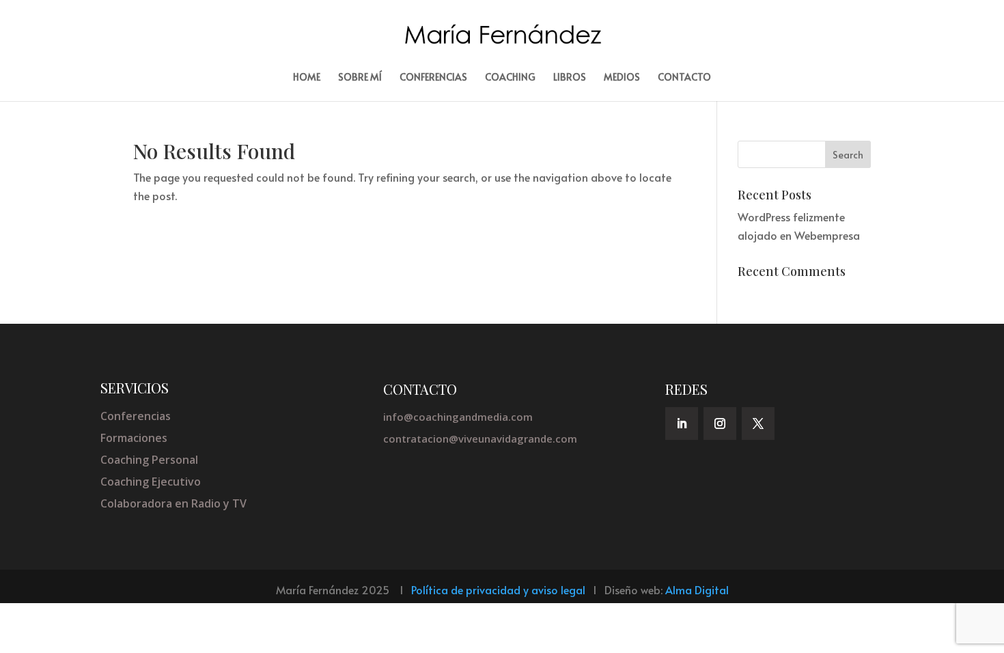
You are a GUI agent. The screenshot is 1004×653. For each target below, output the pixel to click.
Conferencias (433, 77)
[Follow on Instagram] (719, 423)
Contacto (684, 77)
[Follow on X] (758, 423)
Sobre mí (360, 77)
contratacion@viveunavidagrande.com (480, 438)
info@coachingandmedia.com (458, 416)
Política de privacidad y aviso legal (498, 589)
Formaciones (133, 437)
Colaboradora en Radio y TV (173, 503)
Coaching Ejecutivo (150, 481)
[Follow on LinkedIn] (681, 423)
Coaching (510, 77)
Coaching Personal (149, 459)
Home (306, 77)
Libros (569, 77)
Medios (622, 77)
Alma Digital (697, 589)
